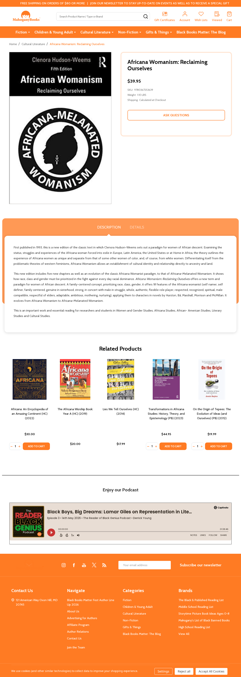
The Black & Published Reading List (201, 600)
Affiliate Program (78, 625)
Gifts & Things (157, 32)
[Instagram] (64, 565)
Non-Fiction (128, 32)
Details (137, 227)
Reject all (184, 671)
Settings (163, 671)
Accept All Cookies (211, 671)
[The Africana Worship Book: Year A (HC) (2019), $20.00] (75, 379)
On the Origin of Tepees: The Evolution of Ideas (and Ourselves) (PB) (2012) (212, 413)
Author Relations (78, 631)
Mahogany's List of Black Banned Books (204, 620)
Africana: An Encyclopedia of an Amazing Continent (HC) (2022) (29, 413)
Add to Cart (36, 446)
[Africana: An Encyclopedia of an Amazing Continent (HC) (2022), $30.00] (29, 379)
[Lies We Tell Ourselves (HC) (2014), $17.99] (120, 379)
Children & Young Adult (53, 32)
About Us (73, 611)
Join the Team (76, 647)
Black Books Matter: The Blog (201, 32)
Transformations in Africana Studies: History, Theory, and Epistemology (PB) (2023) (166, 413)
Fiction (21, 32)
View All (183, 634)
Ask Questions (176, 115)
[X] (94, 565)
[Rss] (104, 565)
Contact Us (74, 638)
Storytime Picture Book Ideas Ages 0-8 (203, 613)
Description (109, 227)
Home (13, 44)
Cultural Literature (95, 32)
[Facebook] (74, 565)
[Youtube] (84, 565)
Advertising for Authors (82, 618)
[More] (29, 32)
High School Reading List (194, 627)
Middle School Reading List (195, 607)
